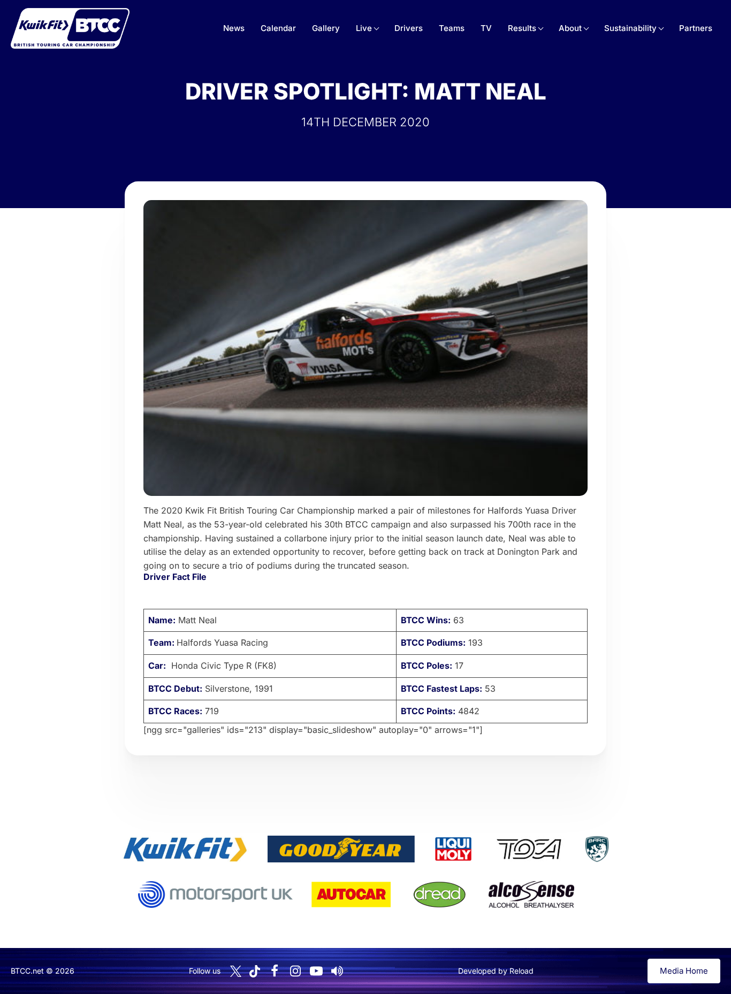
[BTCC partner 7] (351, 894)
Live (364, 28)
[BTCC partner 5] (596, 849)
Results (522, 28)
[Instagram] (295, 971)
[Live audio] (337, 971)
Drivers (408, 28)
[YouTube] (316, 971)
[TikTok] (254, 971)
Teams (452, 28)
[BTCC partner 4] (529, 849)
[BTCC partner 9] (531, 894)
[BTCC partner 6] (215, 894)
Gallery (326, 28)
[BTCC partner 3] (453, 849)
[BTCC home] (70, 28)
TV (486, 28)
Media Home (684, 971)
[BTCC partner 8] (439, 894)
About (570, 28)
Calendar (278, 28)
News (234, 28)
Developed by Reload (496, 970)
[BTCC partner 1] (185, 849)
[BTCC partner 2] (341, 849)
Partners (695, 28)
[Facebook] (274, 971)
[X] (235, 971)
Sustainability (630, 28)
